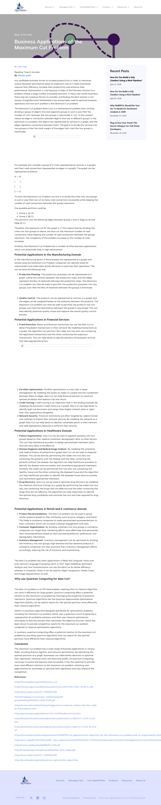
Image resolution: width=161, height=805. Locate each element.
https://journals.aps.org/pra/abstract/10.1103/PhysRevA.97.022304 (47, 713)
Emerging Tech (65, 7)
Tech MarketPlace (96, 780)
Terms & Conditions (71, 798)
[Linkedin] (38, 798)
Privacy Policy (89, 798)
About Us (138, 7)
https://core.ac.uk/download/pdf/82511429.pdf (37, 745)
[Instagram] (44, 798)
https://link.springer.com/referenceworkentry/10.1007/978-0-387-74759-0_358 (53, 686)
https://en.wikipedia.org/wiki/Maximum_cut (35, 682)
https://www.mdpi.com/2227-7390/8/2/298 (35, 692)
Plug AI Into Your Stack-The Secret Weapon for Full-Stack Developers (124, 126)
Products (106, 7)
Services (48, 7)
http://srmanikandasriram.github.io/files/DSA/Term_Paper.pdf (44, 750)
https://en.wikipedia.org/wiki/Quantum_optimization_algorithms (46, 760)
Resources (122, 7)
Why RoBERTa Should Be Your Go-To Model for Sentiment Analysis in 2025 (125, 108)
